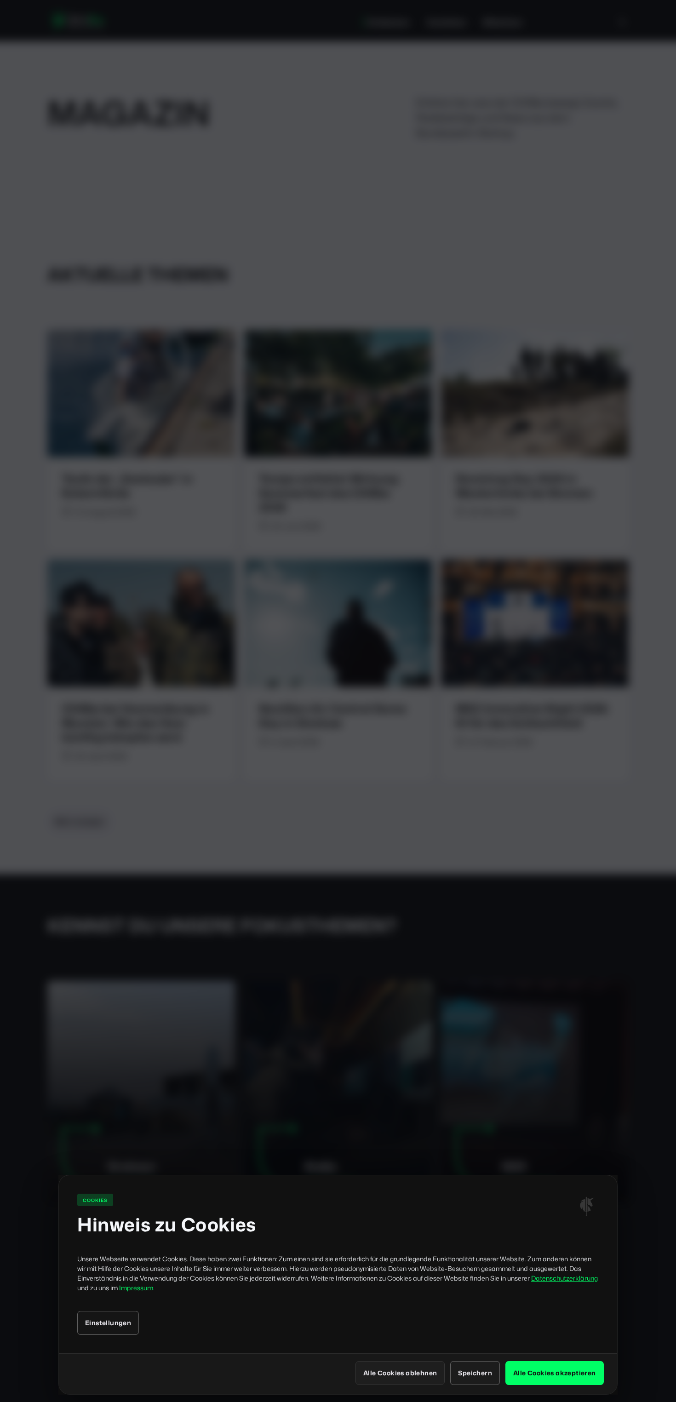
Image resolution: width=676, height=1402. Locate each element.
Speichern (475, 1372)
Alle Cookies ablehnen (400, 1372)
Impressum (136, 1287)
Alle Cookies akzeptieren (554, 1372)
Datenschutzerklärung (564, 1278)
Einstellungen (108, 1322)
